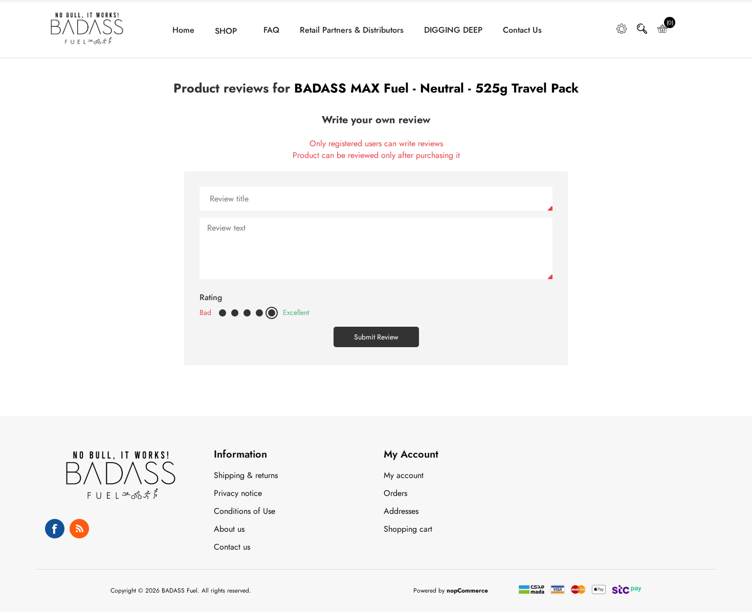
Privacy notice (238, 493)
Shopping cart (408, 529)
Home (183, 30)
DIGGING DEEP (453, 30)
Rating (211, 297)
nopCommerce (467, 590)
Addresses (401, 511)
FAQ (271, 30)
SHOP (226, 31)
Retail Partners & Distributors (352, 30)
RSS (79, 528)
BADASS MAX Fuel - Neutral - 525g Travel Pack (436, 88)
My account (404, 475)
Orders (395, 493)
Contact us (522, 30)
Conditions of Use (244, 511)
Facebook (54, 528)
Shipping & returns (246, 475)
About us (229, 529)
